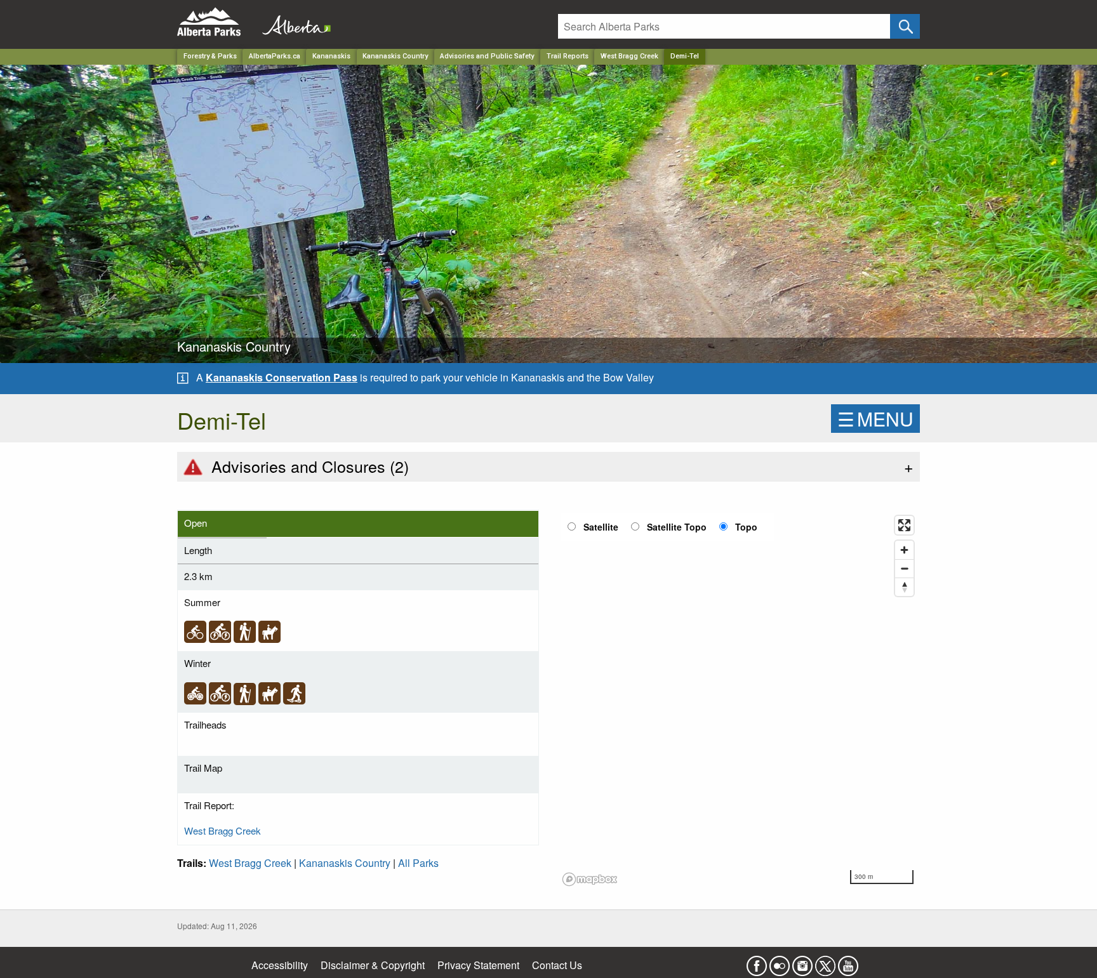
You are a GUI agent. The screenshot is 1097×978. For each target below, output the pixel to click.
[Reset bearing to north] (904, 587)
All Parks (418, 863)
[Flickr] (779, 962)
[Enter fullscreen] (904, 525)
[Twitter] (825, 962)
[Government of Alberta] (292, 22)
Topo (746, 526)
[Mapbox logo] (590, 879)
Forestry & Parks (210, 56)
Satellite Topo (677, 526)
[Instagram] (802, 962)
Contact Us (557, 965)
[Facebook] (757, 962)
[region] (739, 700)
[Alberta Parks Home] (216, 22)
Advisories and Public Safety (487, 56)
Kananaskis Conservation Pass (281, 377)
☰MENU (875, 418)
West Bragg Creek (629, 56)
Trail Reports (567, 56)
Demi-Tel (684, 56)
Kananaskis (331, 56)
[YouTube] (848, 962)
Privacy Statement (478, 965)
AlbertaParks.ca (274, 56)
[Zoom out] (904, 568)
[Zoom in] (904, 550)
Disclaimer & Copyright (373, 965)
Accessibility (279, 965)
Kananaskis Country (395, 56)
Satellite (600, 526)
